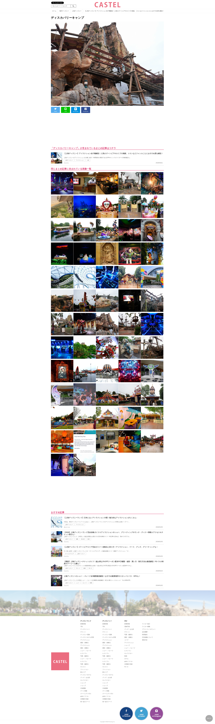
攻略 (77, 539)
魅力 (89, 539)
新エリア (83, 672)
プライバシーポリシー (149, 629)
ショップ (83, 683)
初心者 (83, 539)
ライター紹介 (146, 624)
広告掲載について (147, 637)
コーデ (126, 640)
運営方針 (144, 640)
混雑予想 (127, 626)
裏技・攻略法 (84, 642)
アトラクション (80, 160)
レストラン (83, 653)
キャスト (83, 667)
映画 (125, 656)
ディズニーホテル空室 (87, 637)
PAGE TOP (209, 718)
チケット (78, 568)
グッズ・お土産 (85, 677)
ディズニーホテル (85, 675)
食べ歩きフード (85, 701)
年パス (90, 568)
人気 (88, 160)
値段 (84, 568)
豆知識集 (83, 688)
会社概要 (144, 632)
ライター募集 (146, 626)
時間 (91, 583)
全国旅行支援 (84, 699)
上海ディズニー (69, 160)
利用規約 (144, 634)
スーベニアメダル (85, 693)
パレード (84, 583)
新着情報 (83, 624)
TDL (81, 626)
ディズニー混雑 (85, 634)
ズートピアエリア (69, 553)
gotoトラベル (84, 696)
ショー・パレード (85, 650)
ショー (77, 583)
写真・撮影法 (84, 656)
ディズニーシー (85, 629)
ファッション (84, 669)
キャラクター (84, 680)
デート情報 (83, 691)
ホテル (126, 659)
